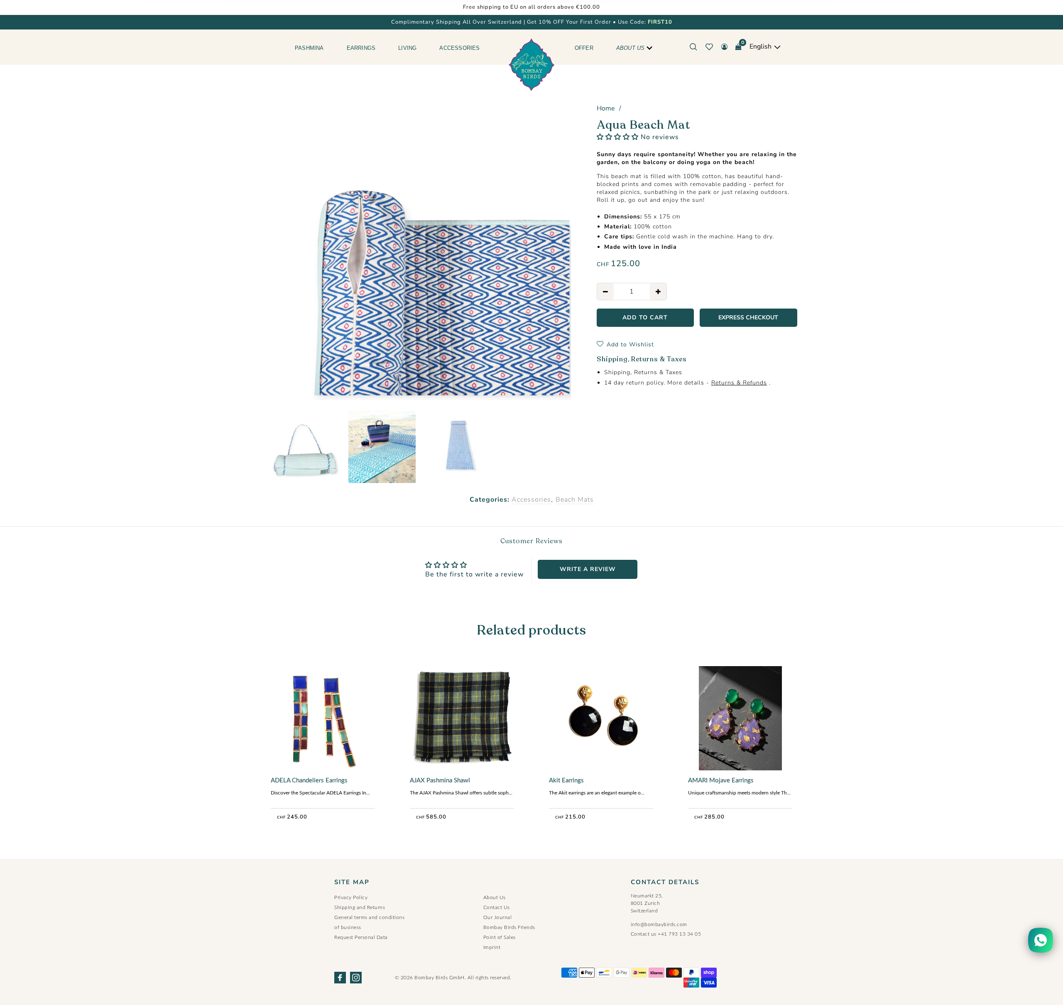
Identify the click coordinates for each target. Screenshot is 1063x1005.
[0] (738, 47)
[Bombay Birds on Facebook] (340, 977)
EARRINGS (361, 48)
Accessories (531, 499)
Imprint (492, 947)
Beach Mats (575, 499)
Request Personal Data (361, 937)
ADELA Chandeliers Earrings (309, 780)
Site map (352, 882)
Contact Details (665, 882)
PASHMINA (309, 48)
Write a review (588, 569)
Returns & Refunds (739, 383)
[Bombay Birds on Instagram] (356, 977)
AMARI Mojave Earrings (721, 780)
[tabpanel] (421, 250)
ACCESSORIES (459, 48)
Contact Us (496, 907)
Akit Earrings (566, 780)
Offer (584, 48)
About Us (630, 48)
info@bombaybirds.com (659, 924)
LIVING (407, 48)
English (761, 46)
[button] (618, 137)
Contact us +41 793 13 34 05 (666, 933)
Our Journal (497, 917)
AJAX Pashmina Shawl (440, 780)
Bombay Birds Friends (509, 927)
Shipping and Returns (359, 907)
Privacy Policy (350, 897)
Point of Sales (499, 937)
